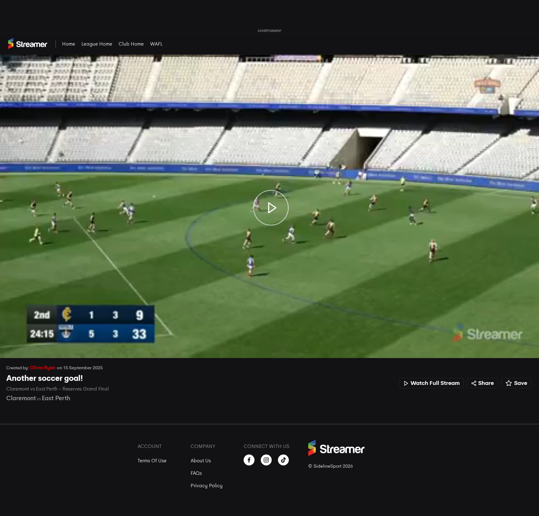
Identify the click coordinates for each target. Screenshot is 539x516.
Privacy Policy (207, 485)
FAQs (196, 473)
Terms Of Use (152, 460)
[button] (11, 346)
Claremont (21, 398)
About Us (201, 460)
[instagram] (266, 460)
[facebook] (249, 460)
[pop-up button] (516, 346)
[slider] (269, 336)
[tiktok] (283, 460)
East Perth (56, 398)
